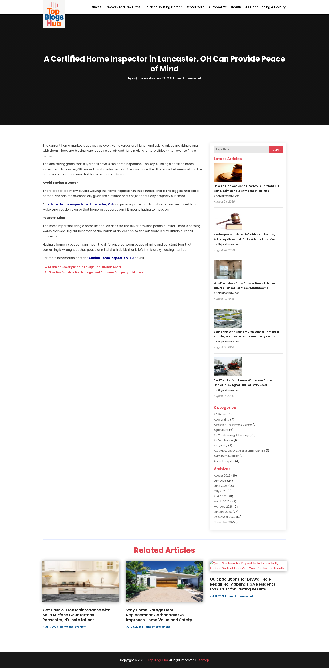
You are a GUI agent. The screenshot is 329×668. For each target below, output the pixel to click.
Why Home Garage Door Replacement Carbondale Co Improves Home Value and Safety (159, 614)
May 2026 (220, 491)
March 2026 (221, 501)
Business (94, 7)
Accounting (221, 419)
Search (276, 149)
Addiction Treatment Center (233, 425)
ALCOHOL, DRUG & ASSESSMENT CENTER (239, 451)
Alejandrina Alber (143, 78)
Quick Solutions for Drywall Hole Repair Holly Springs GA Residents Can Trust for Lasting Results (242, 584)
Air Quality (220, 445)
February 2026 (223, 507)
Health (236, 7)
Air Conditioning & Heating (265, 7)
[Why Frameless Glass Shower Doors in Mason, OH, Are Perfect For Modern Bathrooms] (228, 270)
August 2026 (222, 475)
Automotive (217, 7)
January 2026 (223, 512)
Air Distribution (223, 440)
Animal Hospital (224, 461)
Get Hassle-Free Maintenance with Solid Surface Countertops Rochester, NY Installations (76, 614)
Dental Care (195, 7)
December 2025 (224, 517)
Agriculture (221, 430)
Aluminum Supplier (226, 456)
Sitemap (203, 660)
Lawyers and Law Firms (122, 7)
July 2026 (220, 481)
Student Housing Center (163, 7)
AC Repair (220, 414)
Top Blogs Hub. (158, 660)
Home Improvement (188, 78)
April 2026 (220, 496)
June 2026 (221, 486)
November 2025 (224, 522)
